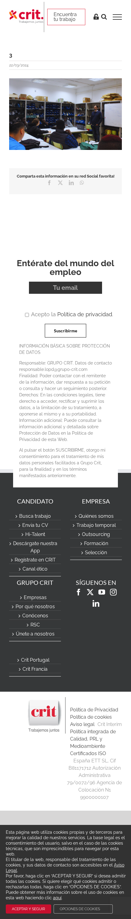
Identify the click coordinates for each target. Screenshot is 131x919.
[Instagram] (113, 592)
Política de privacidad (84, 314)
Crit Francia (35, 669)
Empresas (35, 597)
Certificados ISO (88, 753)
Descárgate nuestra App (35, 547)
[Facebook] (78, 592)
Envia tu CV (35, 525)
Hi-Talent (35, 534)
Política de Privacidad (94, 710)
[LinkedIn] (96, 603)
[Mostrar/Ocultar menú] (119, 17)
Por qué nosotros (35, 606)
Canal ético (35, 569)
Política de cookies (91, 717)
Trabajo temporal (96, 525)
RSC (35, 625)
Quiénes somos (96, 516)
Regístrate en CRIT (35, 560)
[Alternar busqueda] (104, 17)
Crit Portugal (35, 660)
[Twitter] (90, 592)
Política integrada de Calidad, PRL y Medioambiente (93, 739)
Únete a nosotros (35, 634)
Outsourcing (96, 534)
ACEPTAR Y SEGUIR (28, 909)
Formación (96, 543)
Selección (96, 552)
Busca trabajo (35, 516)
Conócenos (35, 616)
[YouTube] (101, 592)
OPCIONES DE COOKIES (80, 909)
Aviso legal (82, 724)
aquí (57, 897)
